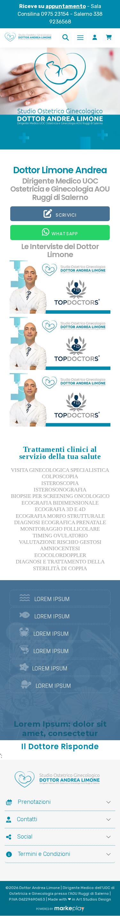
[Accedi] (94, 37)
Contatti (27, 819)
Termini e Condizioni (44, 854)
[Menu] (80, 38)
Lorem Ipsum (52, 599)
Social (24, 836)
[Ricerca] (65, 38)
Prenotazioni (34, 801)
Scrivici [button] (65, 215)
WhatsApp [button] (65, 233)
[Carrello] (108, 37)
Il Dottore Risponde (60, 746)
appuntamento (65, 6)
